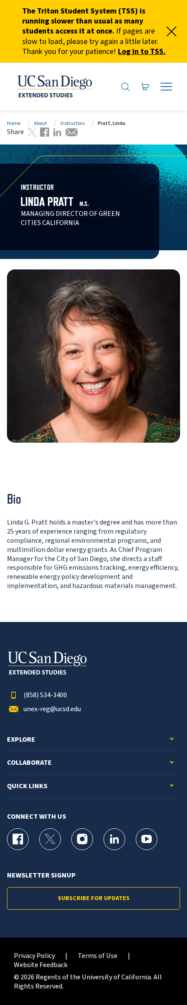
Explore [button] (21, 739)
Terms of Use (97, 956)
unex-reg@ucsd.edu (52, 709)
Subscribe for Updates (94, 898)
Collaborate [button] (29, 762)
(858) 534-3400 (45, 695)
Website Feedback (40, 965)
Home (13, 123)
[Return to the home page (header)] (54, 87)
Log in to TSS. (142, 51)
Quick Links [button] (27, 786)
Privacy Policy (34, 956)
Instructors (72, 123)
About (40, 123)
